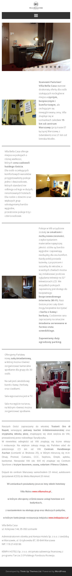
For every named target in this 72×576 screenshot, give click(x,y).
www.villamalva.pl (41, 491)
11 (55, 67)
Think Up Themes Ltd (30, 571)
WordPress (60, 571)
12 (59, 67)
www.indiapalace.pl (58, 518)
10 (51, 67)
